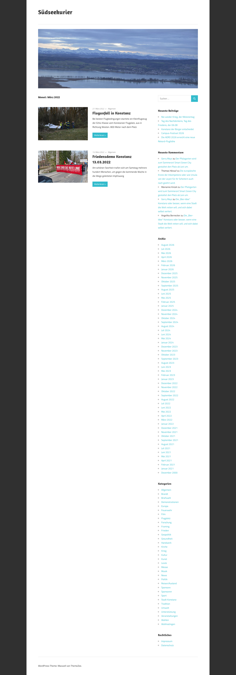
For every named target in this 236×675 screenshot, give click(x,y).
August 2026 (167, 245)
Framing (165, 526)
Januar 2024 (167, 342)
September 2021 (169, 440)
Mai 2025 (166, 298)
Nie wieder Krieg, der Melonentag (177, 117)
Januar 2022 (167, 424)
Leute (164, 563)
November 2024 (169, 314)
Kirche (164, 547)
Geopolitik (166, 534)
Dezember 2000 (169, 472)
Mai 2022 (166, 411)
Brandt (164, 494)
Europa (164, 506)
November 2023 (169, 350)
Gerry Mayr (166, 158)
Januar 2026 (167, 269)
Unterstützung (168, 612)
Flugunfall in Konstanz (111, 113)
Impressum (166, 641)
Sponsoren (166, 591)
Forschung (166, 522)
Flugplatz (165, 518)
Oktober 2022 (168, 391)
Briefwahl (166, 498)
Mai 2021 (166, 456)
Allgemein (112, 108)
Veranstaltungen (169, 616)
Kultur (164, 555)
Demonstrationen (170, 502)
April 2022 (166, 416)
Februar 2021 (168, 464)
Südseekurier (55, 12)
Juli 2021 (165, 448)
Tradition (165, 604)
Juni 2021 (166, 452)
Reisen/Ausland (169, 583)
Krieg (163, 551)
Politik (164, 579)
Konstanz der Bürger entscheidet (177, 129)
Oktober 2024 (168, 318)
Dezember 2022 (169, 383)
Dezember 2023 (169, 346)
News (164, 575)
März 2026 (166, 261)
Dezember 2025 (169, 273)
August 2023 (167, 363)
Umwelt (165, 608)
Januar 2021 (167, 468)
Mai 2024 (166, 338)
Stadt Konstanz (168, 599)
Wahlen (165, 620)
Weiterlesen (99, 135)
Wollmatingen (168, 624)
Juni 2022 (166, 407)
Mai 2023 (166, 371)
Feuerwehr (166, 510)
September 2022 (169, 395)
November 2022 (169, 387)
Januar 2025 (167, 306)
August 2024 (167, 326)
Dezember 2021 (169, 428)
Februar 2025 (168, 302)
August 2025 (167, 289)
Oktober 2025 (168, 281)
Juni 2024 (166, 334)
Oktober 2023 (168, 354)
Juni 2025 (166, 293)
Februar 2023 (168, 375)
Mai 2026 (166, 253)
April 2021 (166, 460)
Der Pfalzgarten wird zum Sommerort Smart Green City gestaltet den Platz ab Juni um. (177, 163)
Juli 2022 (165, 403)
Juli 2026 (165, 249)
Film (163, 514)
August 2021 (167, 444)
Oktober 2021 (168, 436)
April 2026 (166, 257)
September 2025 (169, 285)
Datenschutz (167, 645)
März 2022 (166, 420)
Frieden (165, 530)
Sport (164, 595)
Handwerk (166, 543)
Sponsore (166, 587)
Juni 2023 (166, 367)
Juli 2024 (165, 330)
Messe (164, 567)
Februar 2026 (168, 265)
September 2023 (169, 359)
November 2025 (169, 277)
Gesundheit (166, 538)
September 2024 (169, 322)
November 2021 (169, 432)
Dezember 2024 (169, 310)
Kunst (164, 559)
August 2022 (167, 399)
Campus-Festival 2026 (172, 133)
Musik (164, 571)
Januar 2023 (167, 379)
